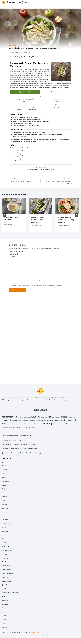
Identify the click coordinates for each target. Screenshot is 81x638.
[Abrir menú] (77, 2)
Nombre (12, 281)
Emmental (5, 470)
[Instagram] (42, 635)
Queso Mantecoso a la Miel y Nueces (20, 180)
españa (28, 420)
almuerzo (20, 417)
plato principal (47, 423)
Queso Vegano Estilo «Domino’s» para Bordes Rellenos (18, 444)
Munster (4, 535)
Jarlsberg (4, 496)
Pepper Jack (5, 558)
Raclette (4, 589)
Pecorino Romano (7, 550)
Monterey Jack (6, 523)
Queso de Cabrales (7, 573)
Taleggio (4, 619)
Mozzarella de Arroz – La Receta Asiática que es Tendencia (19, 448)
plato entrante (37, 423)
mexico (20, 423)
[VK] (35, 57)
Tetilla (3, 623)
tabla (7, 427)
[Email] (21, 57)
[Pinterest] (24, 57)
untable (18, 427)
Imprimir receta (25, 92)
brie (49, 417)
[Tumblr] (29, 57)
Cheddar (4, 466)
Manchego (5, 508)
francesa (52, 420)
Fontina (4, 477)
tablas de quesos (12, 427)
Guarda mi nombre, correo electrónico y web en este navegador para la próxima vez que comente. (36, 285)
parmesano (30, 423)
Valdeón (4, 627)
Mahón (4, 500)
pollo (56, 423)
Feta (3, 473)
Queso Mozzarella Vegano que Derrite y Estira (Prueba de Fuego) (21, 453)
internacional (70, 420)
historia (62, 420)
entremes (24, 420)
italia (3, 424)
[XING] (41, 57)
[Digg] (38, 57)
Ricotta (4, 596)
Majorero (4, 504)
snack (70, 423)
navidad (24, 423)
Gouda (4, 485)
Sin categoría (6, 612)
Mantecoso (12, 45)
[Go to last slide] (4, 215)
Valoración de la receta (16, 251)
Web (54, 281)
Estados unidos (40, 420)
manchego (12, 423)
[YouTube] (46, 635)
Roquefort (5, 600)
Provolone (5, 562)
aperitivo (35, 416)
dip (74, 417)
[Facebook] (10, 57)
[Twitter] (38, 635)
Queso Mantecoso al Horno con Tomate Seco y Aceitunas (58, 181)
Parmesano (5, 546)
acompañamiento (9, 417)
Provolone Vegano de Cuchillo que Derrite (14, 440)
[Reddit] (27, 57)
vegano (24, 427)
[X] (13, 57)
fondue (48, 420)
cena (53, 417)
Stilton (4, 615)
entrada (14, 420)
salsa (66, 423)
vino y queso (31, 427)
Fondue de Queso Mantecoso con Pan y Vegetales (66, 220)
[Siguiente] (76, 215)
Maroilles (4, 516)
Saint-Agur (5, 604)
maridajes (16, 423)
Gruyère (4, 489)
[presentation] (14, 206)
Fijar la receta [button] (57, 92)
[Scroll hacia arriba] (77, 635)
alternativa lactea (27, 417)
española (33, 420)
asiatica (42, 417)
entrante (19, 420)
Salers (4, 608)
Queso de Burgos (7, 569)
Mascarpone (5, 519)
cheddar (64, 417)
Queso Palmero (6, 585)
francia (57, 420)
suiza (73, 423)
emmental (6, 420)
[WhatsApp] (16, 57)
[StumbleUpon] (32, 57)
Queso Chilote (6, 566)
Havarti (4, 493)
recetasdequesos (15, 52)
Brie (3, 462)
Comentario (13, 256)
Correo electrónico (37, 281)
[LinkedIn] (18, 57)
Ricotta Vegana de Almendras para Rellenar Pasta (16, 435)
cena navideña (57, 417)
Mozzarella (5, 531)
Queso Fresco (6, 577)
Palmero (4, 539)
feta (45, 420)
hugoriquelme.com (34, 632)
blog (46, 417)
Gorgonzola (5, 481)
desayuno (71, 417)
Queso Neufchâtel (7, 581)
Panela (4, 543)
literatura (7, 423)
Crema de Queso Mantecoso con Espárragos (37, 220)
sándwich (4, 427)
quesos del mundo (60, 423)
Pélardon (4, 554)
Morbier (4, 527)
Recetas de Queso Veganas (10, 592)
